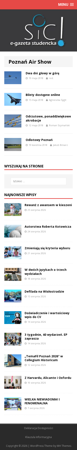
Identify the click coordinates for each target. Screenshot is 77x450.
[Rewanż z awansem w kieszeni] (12, 213)
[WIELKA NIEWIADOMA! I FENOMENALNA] (12, 408)
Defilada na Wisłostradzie (44, 291)
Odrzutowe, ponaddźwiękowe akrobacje (48, 118)
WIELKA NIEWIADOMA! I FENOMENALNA (42, 401)
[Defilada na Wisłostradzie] (12, 300)
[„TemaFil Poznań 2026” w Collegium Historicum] (12, 364)
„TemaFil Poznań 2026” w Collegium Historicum (44, 358)
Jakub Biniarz (60, 145)
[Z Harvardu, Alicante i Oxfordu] (12, 386)
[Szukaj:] (38, 181)
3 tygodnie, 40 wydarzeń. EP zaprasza (46, 336)
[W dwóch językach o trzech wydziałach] (12, 278)
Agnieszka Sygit (57, 99)
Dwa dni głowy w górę (42, 73)
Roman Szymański (59, 125)
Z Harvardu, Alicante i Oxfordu (48, 378)
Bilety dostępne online (43, 95)
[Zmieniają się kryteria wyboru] (12, 257)
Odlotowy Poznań (39, 140)
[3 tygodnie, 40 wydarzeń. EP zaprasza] (12, 343)
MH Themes (64, 446)
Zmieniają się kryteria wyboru (47, 248)
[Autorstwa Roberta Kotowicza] (12, 235)
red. (51, 78)
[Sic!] (38, 30)
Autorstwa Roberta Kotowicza (48, 226)
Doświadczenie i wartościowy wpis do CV (47, 315)
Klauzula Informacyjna (38, 437)
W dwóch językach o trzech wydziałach (46, 272)
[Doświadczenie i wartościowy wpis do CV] (12, 321)
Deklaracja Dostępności (38, 428)
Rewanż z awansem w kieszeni (48, 205)
